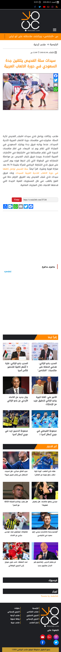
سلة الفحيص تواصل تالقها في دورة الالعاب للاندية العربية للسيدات (30, 171)
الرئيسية (54, 44)
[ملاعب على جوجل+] (48, 6)
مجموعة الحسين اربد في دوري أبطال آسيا (16, 432)
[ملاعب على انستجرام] (53, 6)
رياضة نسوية (15, 619)
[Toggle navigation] (54, 29)
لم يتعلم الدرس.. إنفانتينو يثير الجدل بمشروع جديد (45, 563)
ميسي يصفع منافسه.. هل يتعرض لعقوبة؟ (44, 503)
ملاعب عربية (15, 622)
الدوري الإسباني (32, 619)
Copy (16, 199)
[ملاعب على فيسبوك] (36, 6)
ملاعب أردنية (40, 45)
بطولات (17, 608)
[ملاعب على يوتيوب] (44, 6)
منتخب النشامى (32, 611)
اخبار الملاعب (33, 622)
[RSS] (57, 6)
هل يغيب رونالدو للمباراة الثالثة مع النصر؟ (16, 503)
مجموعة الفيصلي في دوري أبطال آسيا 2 (47, 432)
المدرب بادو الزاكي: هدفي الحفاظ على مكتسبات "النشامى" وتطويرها (47, 367)
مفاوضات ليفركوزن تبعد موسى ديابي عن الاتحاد (16, 533)
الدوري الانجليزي (32, 615)
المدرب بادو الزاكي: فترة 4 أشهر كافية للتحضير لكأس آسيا (16, 367)
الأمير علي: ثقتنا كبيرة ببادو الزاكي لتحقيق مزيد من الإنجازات (45, 400)
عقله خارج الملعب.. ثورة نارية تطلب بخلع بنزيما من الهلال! (44, 473)
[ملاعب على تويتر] (40, 6)
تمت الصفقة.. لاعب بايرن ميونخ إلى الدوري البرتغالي (16, 563)
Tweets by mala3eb (49, 596)
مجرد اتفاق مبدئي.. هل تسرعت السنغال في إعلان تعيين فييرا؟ (16, 473)
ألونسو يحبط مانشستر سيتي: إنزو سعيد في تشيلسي (44, 533)
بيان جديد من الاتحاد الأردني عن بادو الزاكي (17, 399)
